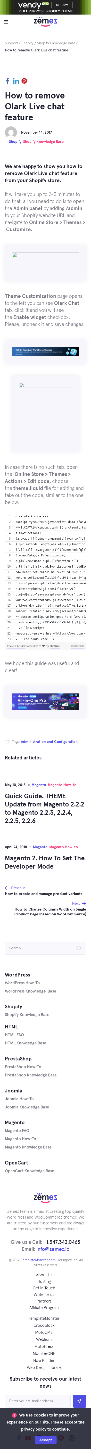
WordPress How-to (22, 983)
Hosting (44, 1282)
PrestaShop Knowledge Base (31, 1075)
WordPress (17, 974)
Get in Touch (44, 1288)
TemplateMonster (44, 1319)
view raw (77, 646)
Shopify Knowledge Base (43, 142)
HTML (11, 1026)
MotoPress (43, 1347)
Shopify (15, 142)
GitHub (55, 646)
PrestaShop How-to (23, 1067)
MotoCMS (44, 1333)
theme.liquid (16, 646)
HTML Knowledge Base (25, 1043)
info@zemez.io (52, 1249)
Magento (39, 785)
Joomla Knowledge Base (27, 1107)
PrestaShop (18, 1058)
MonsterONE (44, 1354)
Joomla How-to (19, 1099)
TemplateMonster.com (38, 1260)
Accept (45, 1440)
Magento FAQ (17, 1131)
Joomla (13, 1090)
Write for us (44, 1295)
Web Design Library (44, 1368)
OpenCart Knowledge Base (29, 1171)
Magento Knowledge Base (28, 1147)
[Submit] (79, 1401)
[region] (45, 578)
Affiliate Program (44, 1308)
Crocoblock (44, 1326)
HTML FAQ (14, 1035)
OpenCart (16, 1162)
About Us (44, 1275)
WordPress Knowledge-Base (30, 991)
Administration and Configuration (49, 742)
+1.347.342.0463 (61, 1242)
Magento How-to (62, 785)
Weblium (44, 1340)
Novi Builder (44, 1361)
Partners (43, 1301)
